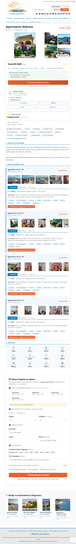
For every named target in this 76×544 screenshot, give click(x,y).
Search (65, 9)
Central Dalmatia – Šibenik (13, 22)
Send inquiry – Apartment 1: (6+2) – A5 (22, 206)
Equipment (13, 187)
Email (11, 437)
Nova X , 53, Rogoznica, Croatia (17, 30)
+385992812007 (15, 100)
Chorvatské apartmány (51, 541)
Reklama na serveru (42, 531)
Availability (23, 187)
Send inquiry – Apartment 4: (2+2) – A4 (22, 337)
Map (23, 107)
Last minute (48, 18)
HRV (47, 452)
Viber (54, 103)
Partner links (29, 541)
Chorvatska (41, 537)
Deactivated (22, 541)
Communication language (21, 449)
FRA (36, 452)
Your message (17, 456)
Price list (32, 187)
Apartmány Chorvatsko (39, 541)
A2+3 (31, 68)
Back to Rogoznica (13, 122)
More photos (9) (63, 55)
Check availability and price (39, 82)
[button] (38, 116)
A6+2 (23, 68)
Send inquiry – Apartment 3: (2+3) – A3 (22, 294)
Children (45, 416)
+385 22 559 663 (15, 97)
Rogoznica (25, 22)
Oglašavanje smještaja (41, 534)
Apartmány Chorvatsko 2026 (52, 537)
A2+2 (27, 68)
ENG (10, 452)
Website (53, 107)
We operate (5, 537)
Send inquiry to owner (39, 475)
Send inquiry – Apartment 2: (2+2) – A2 (22, 250)
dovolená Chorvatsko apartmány (17, 537)
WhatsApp (24, 103)
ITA (26, 452)
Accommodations (19, 18)
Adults (12, 416)
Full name (13, 429)
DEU (21, 452)
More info (66, 18)
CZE (16, 452)
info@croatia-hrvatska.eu (60, 531)
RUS (42, 452)
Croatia (9, 18)
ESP (31, 452)
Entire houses (57, 18)
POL (52, 452)
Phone (44, 437)
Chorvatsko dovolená (31, 537)
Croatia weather (38, 18)
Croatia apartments (65, 537)
